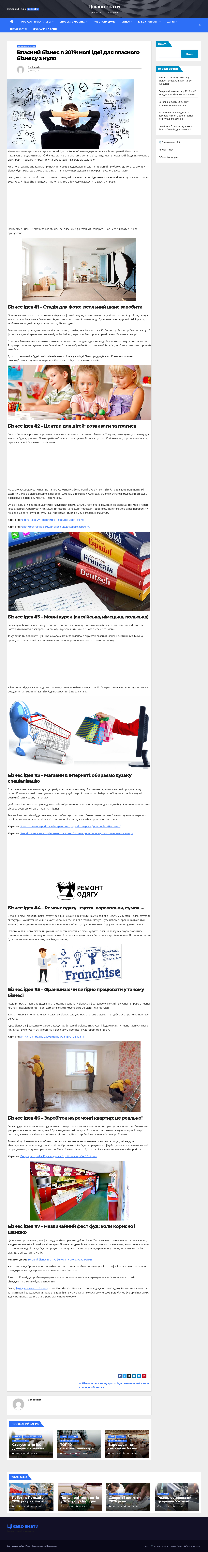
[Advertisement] (79, 206)
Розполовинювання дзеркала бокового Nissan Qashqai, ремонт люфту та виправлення (176, 115)
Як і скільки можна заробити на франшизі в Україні (52, 1036)
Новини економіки (20, 1441)
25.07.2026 (68, 1506)
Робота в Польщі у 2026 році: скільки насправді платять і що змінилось (175, 80)
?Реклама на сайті (45, 29)
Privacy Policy (166, 150)
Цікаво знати (104, 7)
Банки (171, 22)
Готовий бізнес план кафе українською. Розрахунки (60, 1259)
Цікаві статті (18, 29)
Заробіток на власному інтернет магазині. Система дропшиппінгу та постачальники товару (76, 833)
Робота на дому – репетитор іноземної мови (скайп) (52, 519)
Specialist (36, 67)
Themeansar (51, 1546)
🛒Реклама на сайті (169, 142)
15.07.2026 (117, 1506)
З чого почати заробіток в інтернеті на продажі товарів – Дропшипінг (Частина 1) (70, 826)
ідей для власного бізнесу (32, 1288)
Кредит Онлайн (148, 22)
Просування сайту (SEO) (36, 22)
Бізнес (126, 22)
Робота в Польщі (28, 1494)
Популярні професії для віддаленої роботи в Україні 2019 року (58, 1156)
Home (146, 1546)
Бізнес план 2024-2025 (26, 46)
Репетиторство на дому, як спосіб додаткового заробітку (55, 526)
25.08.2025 (165, 1506)
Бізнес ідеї (17, 1436)
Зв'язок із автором (168, 157)
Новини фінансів (125, 1494)
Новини (16, 1494)
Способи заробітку (73, 22)
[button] (200, 25)
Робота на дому (104, 22)
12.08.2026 (20, 1506)
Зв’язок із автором (192, 1546)
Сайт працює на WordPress (19, 1546)
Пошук (162, 43)
